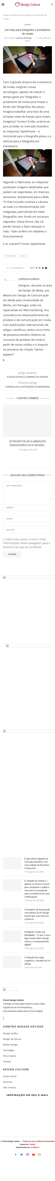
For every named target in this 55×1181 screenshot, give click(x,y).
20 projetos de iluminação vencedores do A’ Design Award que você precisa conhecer (37, 914)
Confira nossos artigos (23, 1027)
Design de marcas (12, 1039)
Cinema (7, 1061)
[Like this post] (33, 267)
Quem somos (9, 1076)
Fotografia (10, 256)
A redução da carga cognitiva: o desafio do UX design (37, 960)
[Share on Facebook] (36, 267)
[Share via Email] (46, 267)
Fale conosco (9, 1087)
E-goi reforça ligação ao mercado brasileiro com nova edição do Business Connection (37, 863)
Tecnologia (8, 1050)
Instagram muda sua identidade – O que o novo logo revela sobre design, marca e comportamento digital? (37, 938)
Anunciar (7, 1082)
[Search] (51, 4)
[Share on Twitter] (39, 267)
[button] (27, 457)
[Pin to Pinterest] (43, 267)
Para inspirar (9, 1056)
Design (6, 15)
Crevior (32, 1144)
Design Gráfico (10, 1033)
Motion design (10, 1045)
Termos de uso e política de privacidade (39, 1141)
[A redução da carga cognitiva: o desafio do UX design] (12, 962)
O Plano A (35, 1147)
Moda (23, 256)
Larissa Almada (23, 37)
